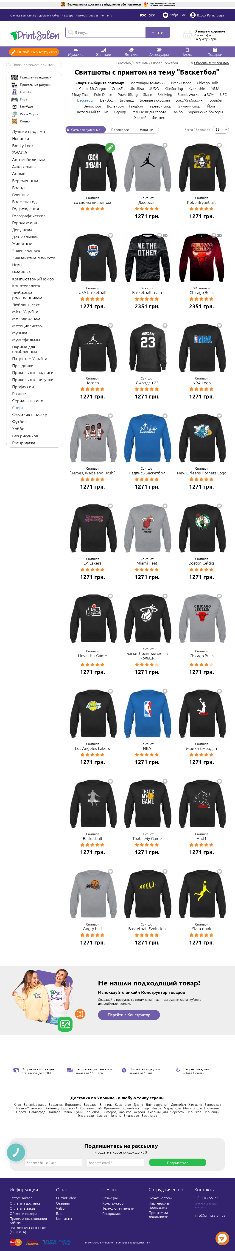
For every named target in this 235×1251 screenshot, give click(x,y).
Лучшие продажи (28, 131)
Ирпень (115, 1115)
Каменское (123, 1104)
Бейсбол (107, 100)
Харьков (125, 1111)
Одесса (21, 1111)
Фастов (101, 1115)
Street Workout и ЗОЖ (196, 94)
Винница (106, 1104)
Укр (152, 15)
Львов (156, 1108)
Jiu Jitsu (137, 88)
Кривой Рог (131, 1108)
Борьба (216, 100)
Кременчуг (112, 1108)
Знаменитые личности (33, 257)
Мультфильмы (26, 339)
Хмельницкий (157, 1111)
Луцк (145, 1108)
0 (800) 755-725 (207, 1198)
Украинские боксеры (205, 112)
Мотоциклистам (27, 325)
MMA (215, 88)
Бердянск (56, 1104)
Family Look (23, 145)
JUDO (154, 88)
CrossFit (118, 88)
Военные (21, 194)
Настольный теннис (92, 112)
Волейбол (115, 106)
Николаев (211, 1108)
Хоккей (140, 117)
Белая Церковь (35, 1104)
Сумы (78, 1111)
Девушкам (22, 229)
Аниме (18, 173)
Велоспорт (92, 106)
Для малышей (25, 236)
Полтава (54, 1111)
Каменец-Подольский (61, 1108)
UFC (223, 94)
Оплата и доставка (39, 15)
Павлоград (37, 1111)
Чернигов (194, 1111)
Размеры (81, 15)
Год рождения (25, 208)
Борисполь (73, 1104)
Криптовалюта (26, 285)
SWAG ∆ (19, 152)
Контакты (106, 15)
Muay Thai (80, 94)
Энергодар (86, 1115)
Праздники (23, 365)
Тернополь (93, 1111)
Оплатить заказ (23, 1208)
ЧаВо (60, 1208)
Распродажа (23, 442)
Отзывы (94, 15)
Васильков (149, 1115)
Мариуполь (172, 1108)
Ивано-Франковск (29, 1108)
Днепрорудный (157, 1104)
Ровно (67, 1111)
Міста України (25, 311)
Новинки (20, 138)
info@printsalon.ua (209, 1215)
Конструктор (112, 1202)
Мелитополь (192, 1108)
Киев (17, 1104)
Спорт (18, 407)
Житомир (195, 1104)
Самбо (177, 112)
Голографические (29, 215)
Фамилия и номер (29, 414)
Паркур (120, 112)
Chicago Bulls (207, 83)
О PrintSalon (18, 15)
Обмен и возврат (63, 15)
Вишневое (131, 1115)
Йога (211, 106)
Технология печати (118, 1208)
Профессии (23, 386)
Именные (21, 271)
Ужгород (110, 1111)
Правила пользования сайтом (28, 1220)
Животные (22, 243)
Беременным (25, 180)
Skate (147, 94)
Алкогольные (25, 166)
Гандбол (136, 106)
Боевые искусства (155, 100)
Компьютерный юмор (33, 278)
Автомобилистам (28, 159)
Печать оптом (160, 1197)
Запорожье (213, 1104)
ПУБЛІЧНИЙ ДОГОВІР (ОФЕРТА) (28, 1229)
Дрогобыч (178, 1104)
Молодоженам (26, 318)
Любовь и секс (26, 304)
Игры (17, 264)
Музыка (19, 332)
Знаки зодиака (26, 250)
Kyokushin (196, 88)
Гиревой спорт (160, 106)
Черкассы (177, 1111)
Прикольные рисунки (32, 379)
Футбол (19, 421)
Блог (60, 1213)
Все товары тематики (147, 83)
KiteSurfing (174, 88)
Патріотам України (29, 358)
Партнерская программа (159, 1205)
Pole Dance (103, 94)
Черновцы (211, 1111)
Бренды (19, 187)
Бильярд (127, 100)
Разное (19, 393)
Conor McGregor (92, 88)
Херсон (139, 1111)
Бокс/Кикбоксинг (190, 100)
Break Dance (181, 83)
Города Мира (24, 222)
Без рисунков (25, 435)
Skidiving (165, 94)
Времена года (25, 201)
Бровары (90, 1104)
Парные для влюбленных (24, 349)
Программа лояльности (158, 1214)
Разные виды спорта (148, 112)
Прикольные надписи (32, 372)
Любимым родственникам (27, 295)
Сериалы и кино (27, 400)
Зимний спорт (190, 106)
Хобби (18, 428)
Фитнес (158, 117)
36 (217, 129)
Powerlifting (128, 94)
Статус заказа (21, 1197)
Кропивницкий (91, 1108)
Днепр (138, 1104)
